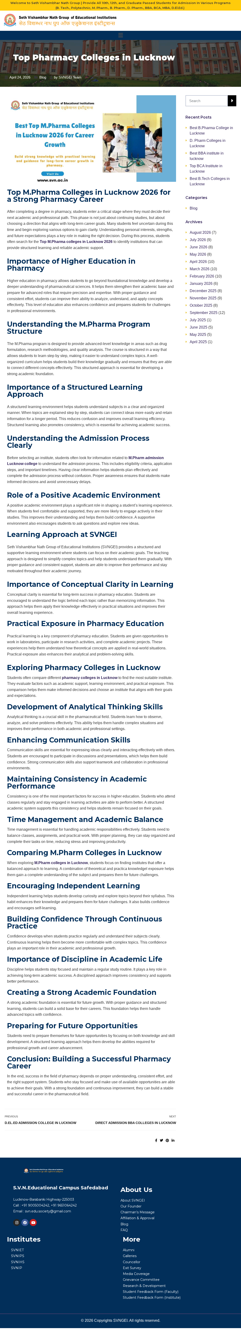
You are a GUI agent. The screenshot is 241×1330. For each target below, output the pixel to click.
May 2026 (198, 254)
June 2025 (198, 327)
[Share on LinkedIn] (173, 1140)
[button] (120, 35)
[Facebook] (24, 1222)
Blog (42, 77)
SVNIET (17, 1250)
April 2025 (198, 342)
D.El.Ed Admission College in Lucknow (40, 1123)
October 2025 (201, 305)
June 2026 (198, 247)
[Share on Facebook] (156, 1140)
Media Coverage (136, 1274)
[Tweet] (161, 1140)
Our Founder (130, 1206)
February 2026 (202, 276)
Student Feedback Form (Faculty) (150, 1292)
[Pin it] (167, 1140)
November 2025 (203, 298)
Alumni (128, 1250)
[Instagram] (16, 1222)
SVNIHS (17, 1262)
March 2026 (199, 269)
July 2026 (198, 240)
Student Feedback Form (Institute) (152, 1297)
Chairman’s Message (137, 1212)
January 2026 (201, 284)
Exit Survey (132, 1268)
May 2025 (198, 335)
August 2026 (200, 232)
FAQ (124, 1230)
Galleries (130, 1256)
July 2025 (198, 320)
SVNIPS (17, 1256)
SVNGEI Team (70, 77)
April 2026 (198, 262)
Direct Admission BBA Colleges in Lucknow (135, 1123)
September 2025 (203, 313)
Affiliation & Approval (137, 1218)
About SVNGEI (132, 1200)
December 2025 (203, 291)
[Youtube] (33, 1222)
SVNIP (16, 1268)
